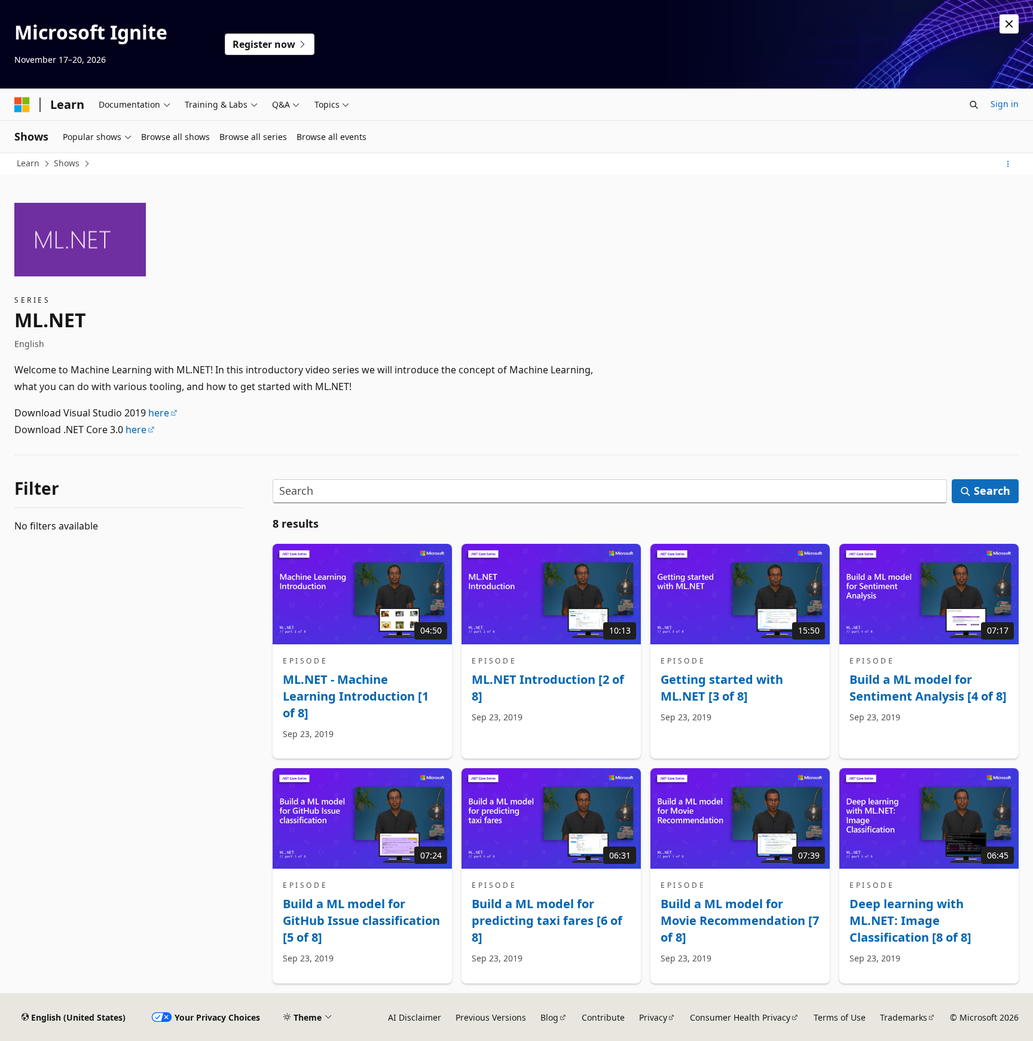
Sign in (1005, 103)
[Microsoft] (22, 104)
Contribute (603, 1017)
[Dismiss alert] (1009, 24)
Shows (67, 163)
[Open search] (974, 104)
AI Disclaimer (414, 1017)
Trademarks (903, 1017)
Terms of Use (840, 1017)
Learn (28, 163)
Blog (549, 1017)
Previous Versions (491, 1017)
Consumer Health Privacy (740, 1017)
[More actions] (1008, 164)
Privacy (653, 1017)
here (158, 412)
